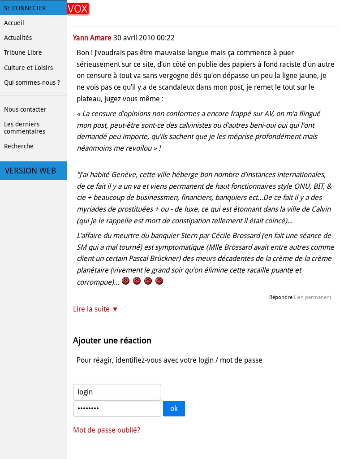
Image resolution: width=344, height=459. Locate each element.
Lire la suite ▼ (96, 309)
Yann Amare (92, 38)
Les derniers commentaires (24, 128)
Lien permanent (312, 297)
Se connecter (25, 8)
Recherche (19, 146)
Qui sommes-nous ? (32, 82)
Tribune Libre (23, 52)
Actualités (18, 37)
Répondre (280, 297)
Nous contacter (25, 109)
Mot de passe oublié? (106, 430)
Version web (30, 170)
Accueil (14, 22)
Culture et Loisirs (28, 67)
